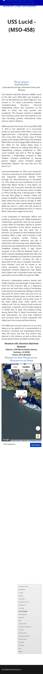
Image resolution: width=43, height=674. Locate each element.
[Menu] (36, 8)
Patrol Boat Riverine (25, 627)
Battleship (22, 590)
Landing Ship (23, 614)
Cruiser (21, 593)
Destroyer (22, 599)
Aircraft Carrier (23, 586)
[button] (21, 400)
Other (20, 652)
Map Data (24, 440)
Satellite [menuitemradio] (26, 367)
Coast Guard (22, 633)
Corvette (21, 608)
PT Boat (21, 630)
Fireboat (21, 642)
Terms (39, 440)
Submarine (22, 605)
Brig (20, 621)
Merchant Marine (24, 636)
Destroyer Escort (24, 602)
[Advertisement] (21, 57)
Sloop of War (23, 624)
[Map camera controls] (38, 428)
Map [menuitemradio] (15, 367)
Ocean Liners (23, 639)
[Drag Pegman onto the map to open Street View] (38, 436)
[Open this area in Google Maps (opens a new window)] (5, 439)
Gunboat (21, 617)
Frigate (21, 596)
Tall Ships (21, 645)
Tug (20, 648)
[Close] (24, 392)
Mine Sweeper (23, 611)
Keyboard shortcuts (16, 440)
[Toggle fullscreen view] (38, 367)
